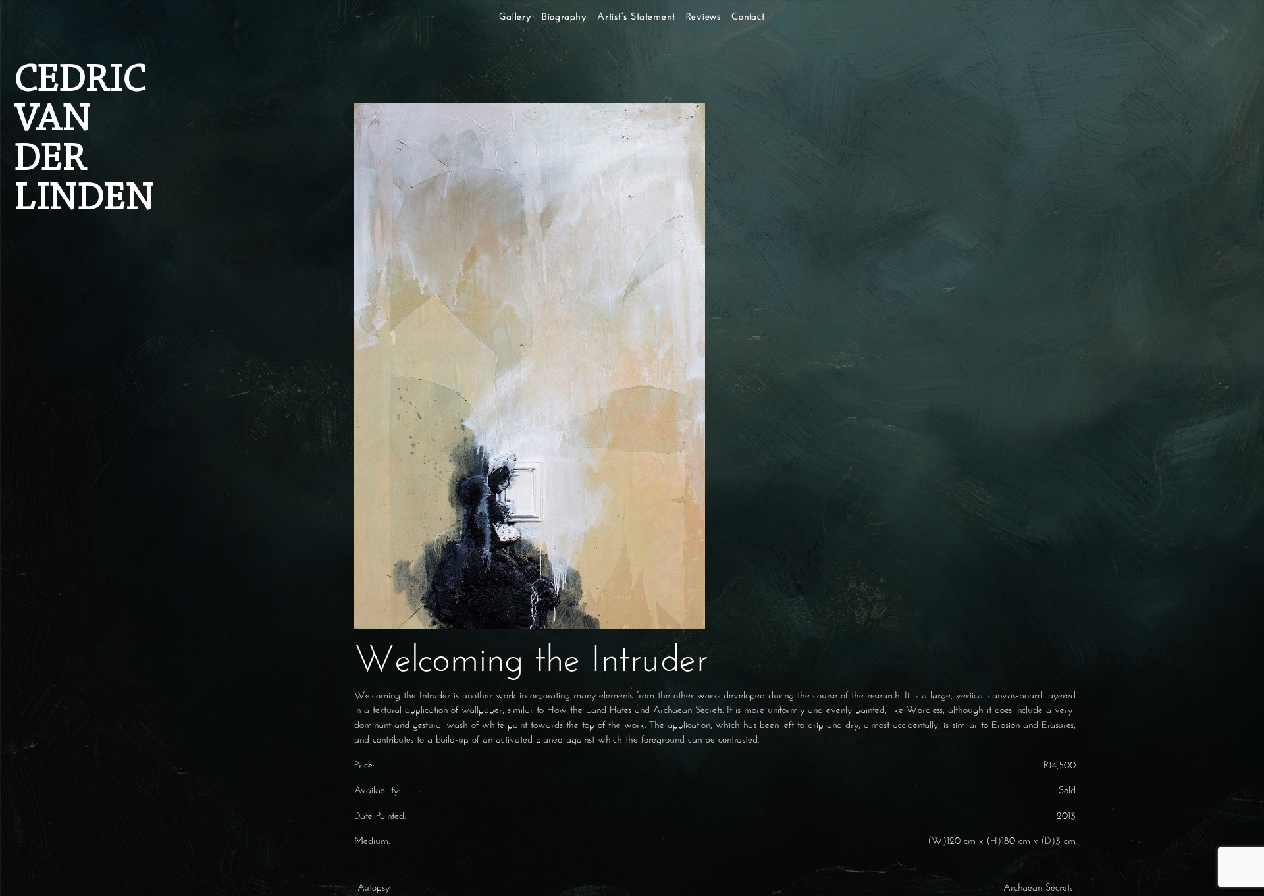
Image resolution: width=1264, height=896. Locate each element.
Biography (564, 17)
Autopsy (372, 888)
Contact (748, 17)
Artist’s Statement (636, 17)
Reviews (704, 17)
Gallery (515, 17)
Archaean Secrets (1039, 888)
